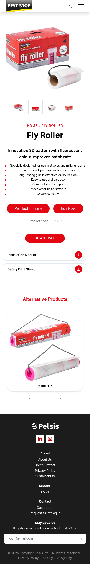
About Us (45, 459)
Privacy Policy (45, 470)
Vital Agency (63, 558)
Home (32, 125)
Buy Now (68, 208)
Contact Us (45, 507)
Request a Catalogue (45, 513)
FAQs (45, 492)
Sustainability (45, 476)
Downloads (45, 238)
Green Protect (45, 465)
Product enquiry (28, 208)
